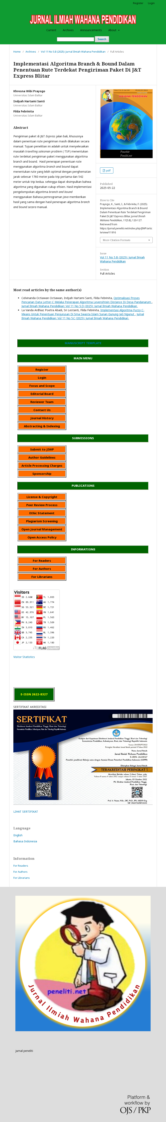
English (17, 835)
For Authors (20, 871)
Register (138, 3)
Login (151, 3)
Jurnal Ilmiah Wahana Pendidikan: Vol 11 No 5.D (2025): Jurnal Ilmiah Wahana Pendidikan (79, 306)
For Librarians (21, 878)
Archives (68, 30)
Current (51, 30)
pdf (108, 170)
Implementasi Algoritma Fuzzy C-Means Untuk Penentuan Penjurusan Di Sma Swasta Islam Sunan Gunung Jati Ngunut (82, 312)
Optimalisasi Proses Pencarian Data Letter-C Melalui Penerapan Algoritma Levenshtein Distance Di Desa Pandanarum (86, 300)
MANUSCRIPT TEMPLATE (83, 343)
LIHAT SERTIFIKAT (25, 811)
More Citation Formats (116, 240)
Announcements (91, 30)
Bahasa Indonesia (25, 841)
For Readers (20, 865)
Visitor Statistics (24, 657)
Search (102, 39)
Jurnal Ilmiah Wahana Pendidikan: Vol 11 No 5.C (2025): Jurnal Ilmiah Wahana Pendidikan (82, 316)
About (112, 30)
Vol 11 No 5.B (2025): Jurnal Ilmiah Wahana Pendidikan (73, 51)
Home (17, 51)
